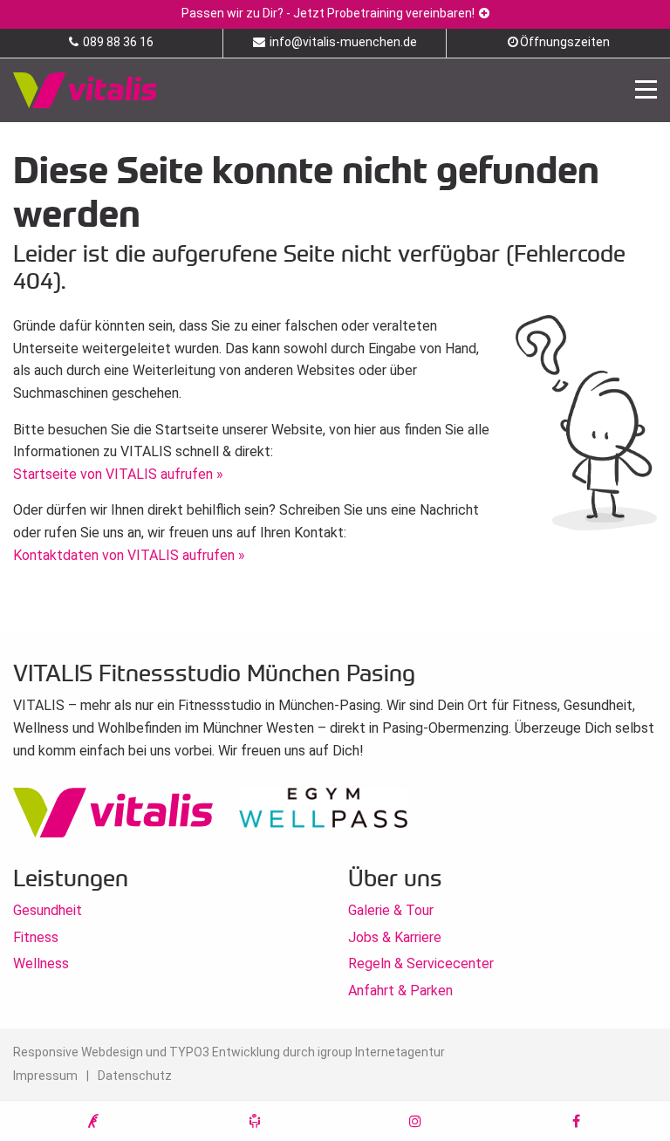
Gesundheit (47, 910)
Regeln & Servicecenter (421, 963)
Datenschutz (135, 1076)
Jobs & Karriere (394, 937)
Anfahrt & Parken (400, 990)
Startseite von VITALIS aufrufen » (118, 474)
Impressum (45, 1076)
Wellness (41, 963)
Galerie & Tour (391, 910)
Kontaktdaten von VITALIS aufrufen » (129, 555)
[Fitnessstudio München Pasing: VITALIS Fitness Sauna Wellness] (85, 89)
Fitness (35, 937)
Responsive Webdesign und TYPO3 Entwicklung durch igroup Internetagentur (229, 1052)
